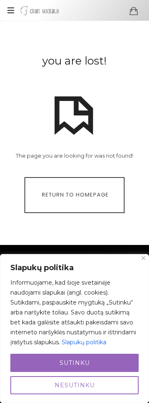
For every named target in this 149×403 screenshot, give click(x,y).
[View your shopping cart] (133, 11)
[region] (74, 328)
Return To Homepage (75, 195)
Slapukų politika (84, 342)
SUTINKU (75, 363)
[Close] (143, 258)
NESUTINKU (75, 385)
